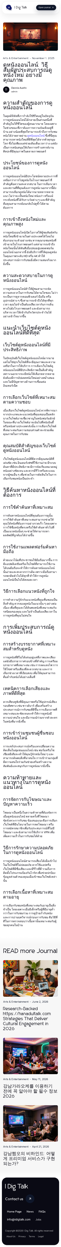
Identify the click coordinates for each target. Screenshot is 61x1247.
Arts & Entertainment (16, 58)
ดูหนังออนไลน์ (36, 135)
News (30, 1211)
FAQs (42, 1211)
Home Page (14, 1211)
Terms (32, 1236)
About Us (10, 1236)
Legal (40, 1236)
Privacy (22, 1236)
